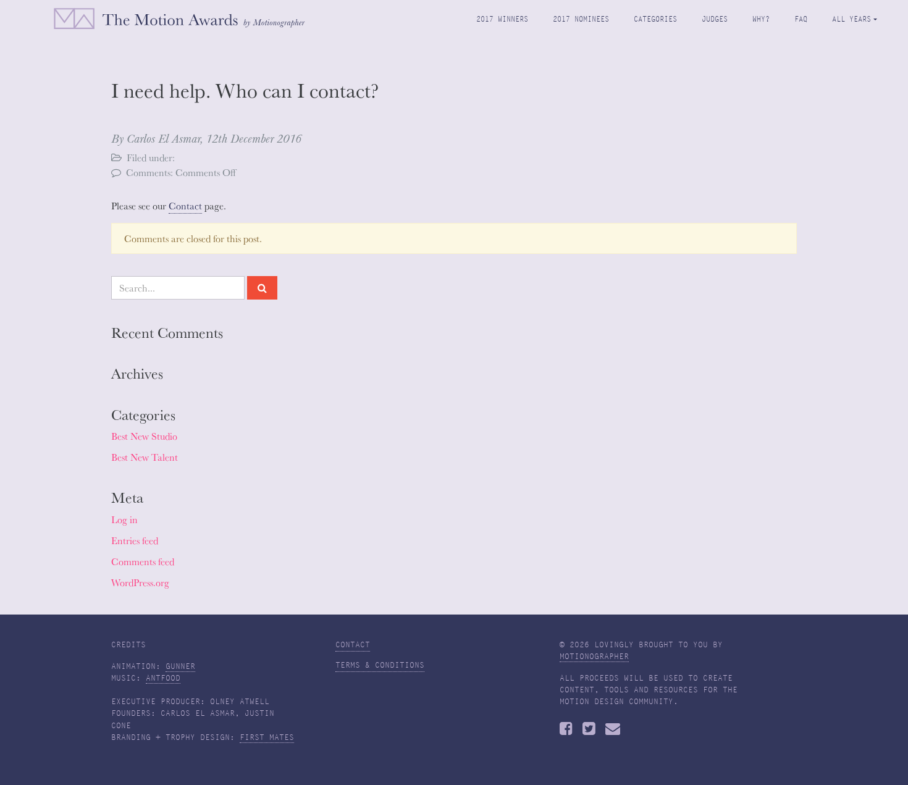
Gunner (180, 666)
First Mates (267, 737)
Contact (185, 205)
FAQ (800, 18)
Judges (715, 18)
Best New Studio (144, 436)
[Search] (262, 288)
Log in (124, 519)
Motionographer (594, 656)
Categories (655, 18)
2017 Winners (502, 18)
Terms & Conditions (379, 665)
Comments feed (142, 561)
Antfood (163, 678)
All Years (851, 18)
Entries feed (134, 540)
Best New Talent (144, 457)
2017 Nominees (581, 18)
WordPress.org (140, 582)
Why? (761, 18)
